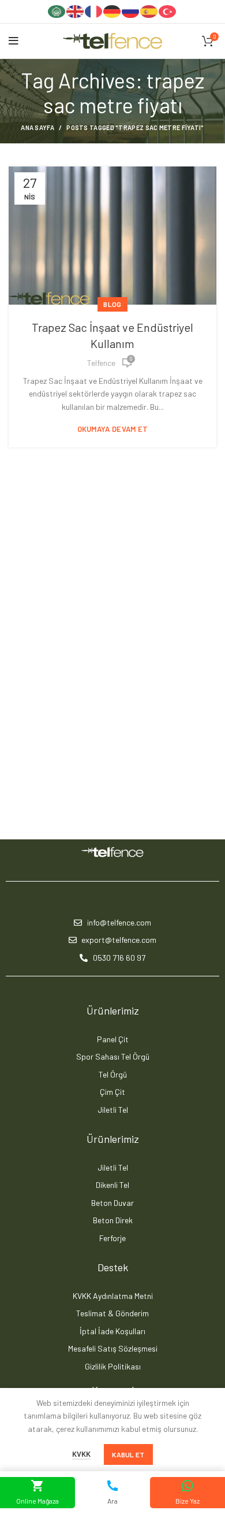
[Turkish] (168, 10)
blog (112, 304)
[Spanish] (149, 10)
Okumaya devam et (112, 429)
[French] (94, 10)
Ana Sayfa (37, 127)
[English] (75, 10)
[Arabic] (57, 10)
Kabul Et (128, 1454)
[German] (112, 10)
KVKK (81, 1454)
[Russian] (131, 10)
